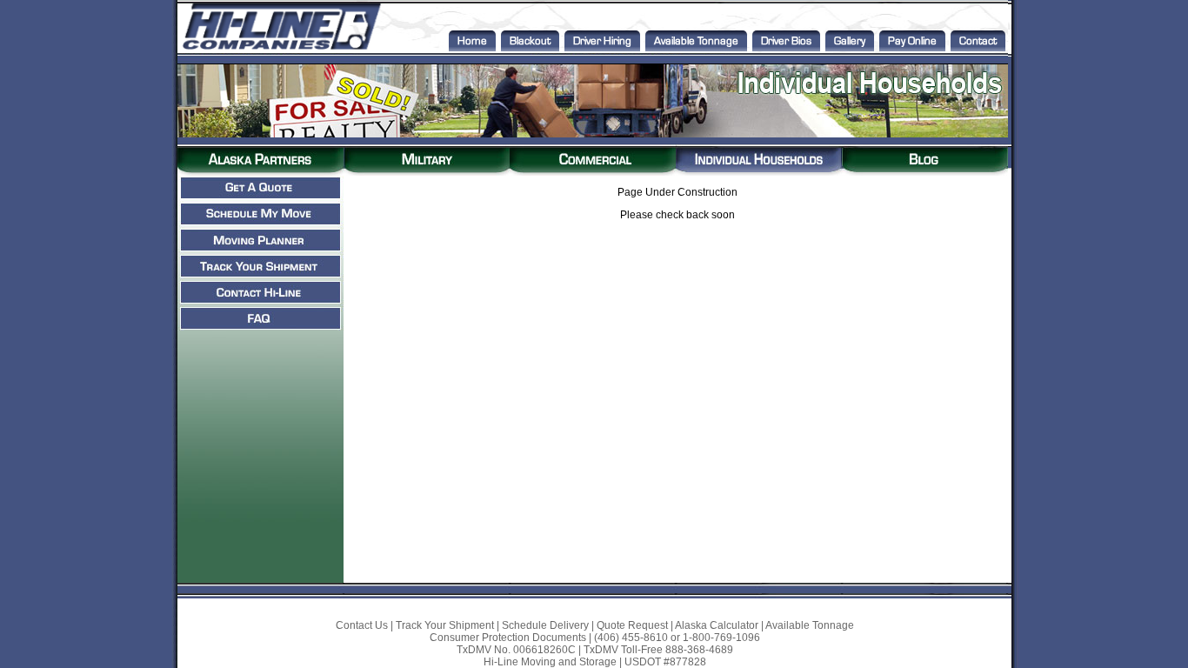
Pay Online (912, 41)
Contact (978, 41)
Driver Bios (786, 41)
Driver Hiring (602, 41)
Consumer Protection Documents (508, 637)
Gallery (849, 41)
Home (472, 41)
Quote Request (632, 625)
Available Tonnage (696, 41)
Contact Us (362, 625)
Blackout (530, 41)
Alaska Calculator (716, 625)
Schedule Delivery (545, 625)
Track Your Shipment (445, 625)
